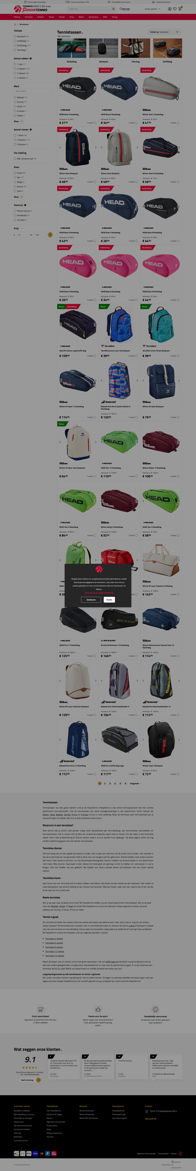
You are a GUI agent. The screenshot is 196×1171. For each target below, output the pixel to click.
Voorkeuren (91, 599)
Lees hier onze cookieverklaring (99, 592)
